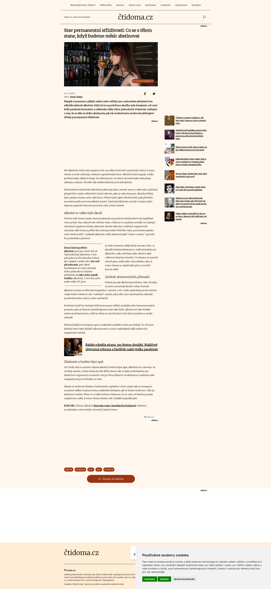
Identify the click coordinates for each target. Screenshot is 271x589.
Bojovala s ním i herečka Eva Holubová (115, 405)
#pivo (99, 469)
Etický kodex (78, 584)
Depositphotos (108, 580)
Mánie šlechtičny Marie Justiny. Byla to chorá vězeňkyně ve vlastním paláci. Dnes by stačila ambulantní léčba (191, 162)
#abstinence (80, 469)
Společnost (150, 5)
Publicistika (106, 5)
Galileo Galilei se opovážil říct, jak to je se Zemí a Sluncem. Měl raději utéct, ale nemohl (191, 216)
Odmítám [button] (164, 579)
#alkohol (68, 469)
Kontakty (196, 5)
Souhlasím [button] (150, 579)
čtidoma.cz (135, 17)
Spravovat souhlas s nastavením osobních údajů (104, 584)
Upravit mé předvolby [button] (184, 579)
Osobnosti (166, 5)
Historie (120, 5)
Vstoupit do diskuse (113, 478)
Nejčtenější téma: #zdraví (82, 5)
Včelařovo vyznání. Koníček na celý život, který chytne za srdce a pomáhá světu (191, 120)
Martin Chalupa (76, 97)
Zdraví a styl (135, 5)
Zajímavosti (181, 5)
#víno (90, 469)
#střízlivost (108, 469)
